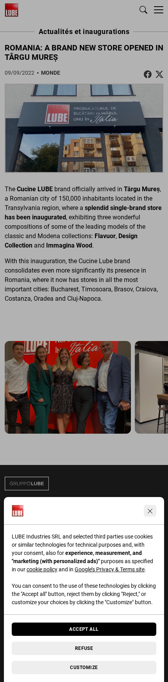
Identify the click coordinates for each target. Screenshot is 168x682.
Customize (84, 667)
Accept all (84, 629)
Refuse (84, 648)
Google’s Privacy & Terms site (110, 569)
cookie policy (42, 569)
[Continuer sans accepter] (150, 511)
